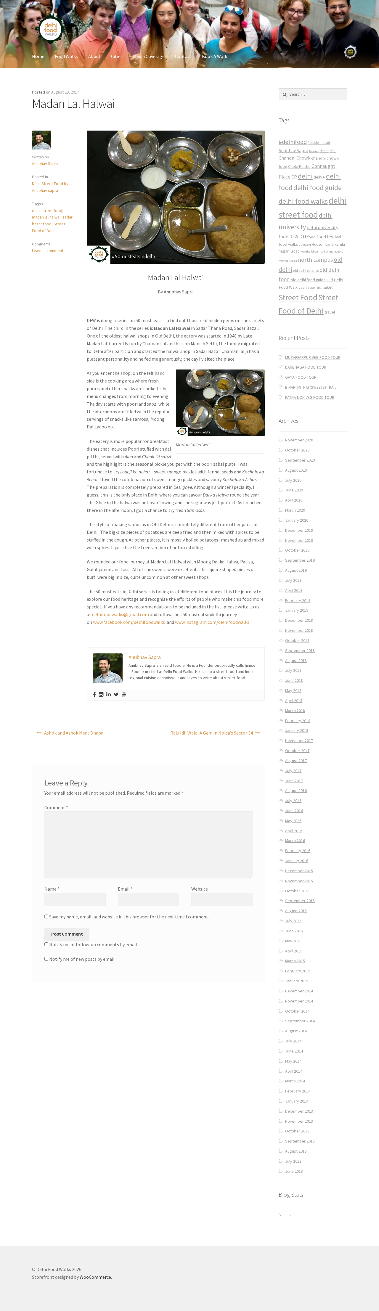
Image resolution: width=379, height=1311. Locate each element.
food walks (288, 244)
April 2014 (293, 1071)
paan (302, 287)
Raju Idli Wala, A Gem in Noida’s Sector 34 (211, 733)
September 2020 (300, 460)
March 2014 (295, 1081)
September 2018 (300, 650)
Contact (183, 56)
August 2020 (296, 470)
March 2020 (295, 510)
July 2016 (293, 800)
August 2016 (296, 790)
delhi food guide (317, 187)
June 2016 (294, 810)
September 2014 (300, 1021)
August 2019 (296, 570)
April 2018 (293, 700)
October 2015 (297, 891)
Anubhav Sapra (45, 163)
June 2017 (294, 780)
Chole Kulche (299, 166)
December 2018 (299, 620)
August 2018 (296, 660)
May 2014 (293, 1061)
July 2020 (293, 480)
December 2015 (299, 870)
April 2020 (293, 500)
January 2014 (296, 1101)
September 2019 (300, 560)
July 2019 (293, 580)
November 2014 (299, 1001)
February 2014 (297, 1091)
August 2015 (296, 910)
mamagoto (336, 251)
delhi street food (47, 210)
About (94, 56)
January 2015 (296, 981)
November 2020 (299, 440)
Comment (56, 807)
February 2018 (297, 720)
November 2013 (299, 1121)
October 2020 (297, 450)
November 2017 (299, 740)
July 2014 (293, 1041)
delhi (305, 176)
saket (328, 287)
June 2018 (294, 680)
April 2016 (293, 830)
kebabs (305, 251)
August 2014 (296, 1031)
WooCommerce (95, 1277)
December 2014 (299, 991)
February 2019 (297, 600)
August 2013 (296, 1151)
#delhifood (293, 142)
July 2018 (293, 670)
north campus (315, 259)
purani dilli (315, 288)
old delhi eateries (306, 271)
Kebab (295, 251)
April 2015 (293, 951)
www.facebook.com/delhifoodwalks (129, 622)
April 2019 (293, 590)
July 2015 (293, 920)
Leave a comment (47, 250)
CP (294, 177)
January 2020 (296, 520)
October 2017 (297, 750)
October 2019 (297, 550)
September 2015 (300, 900)
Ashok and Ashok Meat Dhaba (73, 733)
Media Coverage (149, 56)
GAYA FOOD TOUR (301, 377)
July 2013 (293, 1161)
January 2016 (296, 860)
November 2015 (299, 880)
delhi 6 (319, 177)
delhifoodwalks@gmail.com (120, 614)
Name (52, 889)
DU (302, 236)
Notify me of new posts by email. (82, 959)
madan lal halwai (46, 217)
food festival (329, 237)
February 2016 (297, 850)
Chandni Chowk (294, 158)
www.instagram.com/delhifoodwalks (212, 622)
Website (199, 889)
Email (125, 889)
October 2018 (297, 640)
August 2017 (296, 760)
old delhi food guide (308, 279)
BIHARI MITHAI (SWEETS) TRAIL (310, 387)
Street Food (298, 297)
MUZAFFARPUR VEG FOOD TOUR (313, 357)
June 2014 (294, 1051)
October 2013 (297, 1131)
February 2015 (297, 970)
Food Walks (66, 56)
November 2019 (299, 540)
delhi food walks (303, 201)
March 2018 (295, 710)
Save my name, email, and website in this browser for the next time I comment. (129, 917)
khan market (319, 251)
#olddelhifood (319, 142)
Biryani (314, 151)
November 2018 (299, 630)
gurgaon (305, 244)
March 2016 (295, 840)
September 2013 (300, 1141)
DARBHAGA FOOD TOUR (305, 367)
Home (38, 56)
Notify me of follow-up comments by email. (93, 944)
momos (283, 261)
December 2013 (299, 1111)
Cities (117, 56)
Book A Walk (214, 56)
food (311, 237)
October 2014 (297, 1011)
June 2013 (294, 1171)
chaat (324, 150)
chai (333, 150)
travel (330, 312)
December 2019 (299, 530)
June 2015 (294, 931)
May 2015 (293, 941)
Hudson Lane (323, 244)
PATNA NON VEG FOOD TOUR (309, 397)
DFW (293, 237)
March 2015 (295, 960)
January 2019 (296, 610)
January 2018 (296, 730)
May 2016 (293, 820)
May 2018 (293, 690)
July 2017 (293, 770)
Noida (293, 261)
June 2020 (294, 490)
